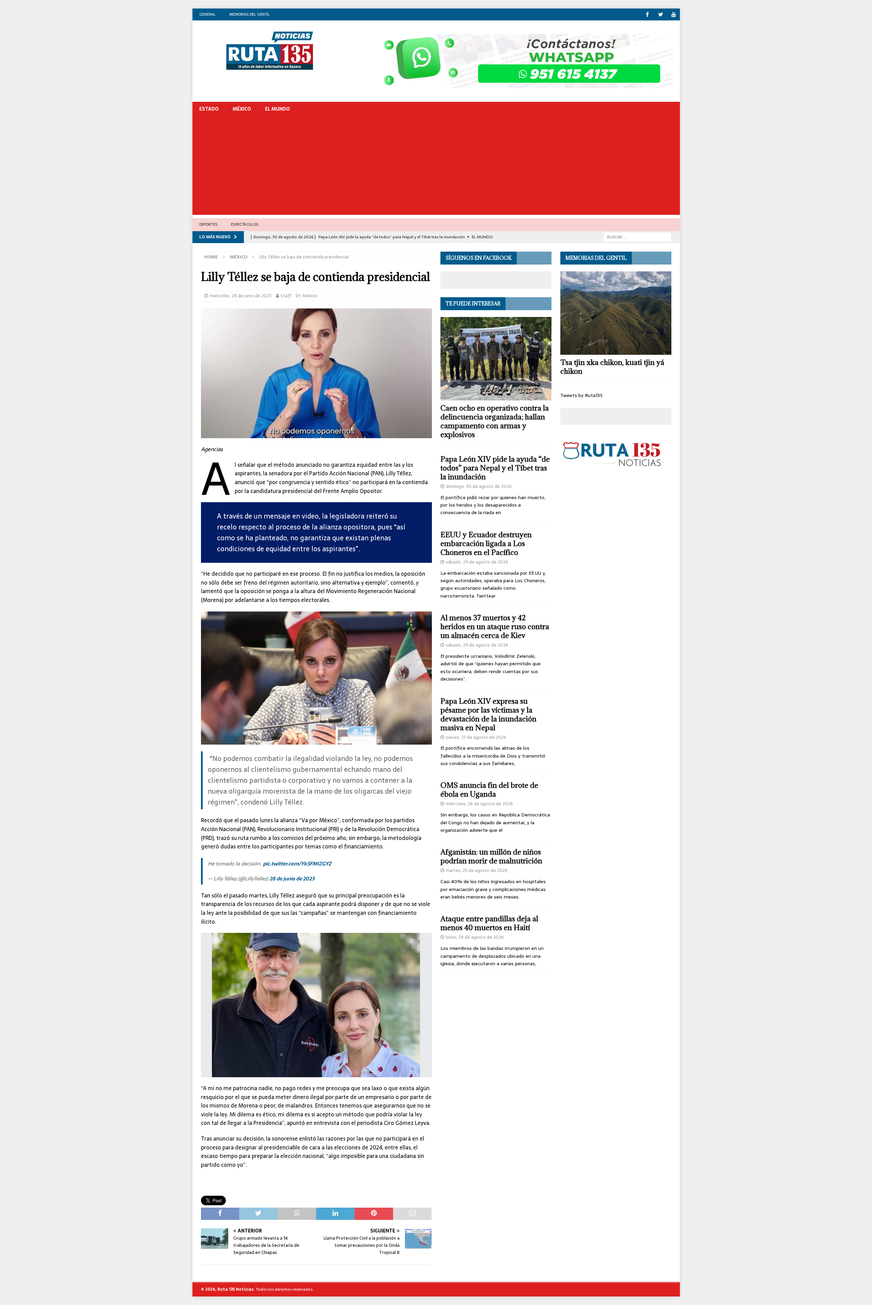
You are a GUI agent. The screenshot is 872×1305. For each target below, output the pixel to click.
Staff (286, 295)
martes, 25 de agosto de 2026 (477, 870)
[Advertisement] (436, 167)
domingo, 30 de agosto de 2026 (479, 486)
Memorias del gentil (249, 14)
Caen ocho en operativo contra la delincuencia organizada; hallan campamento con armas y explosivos (494, 421)
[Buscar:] (637, 236)
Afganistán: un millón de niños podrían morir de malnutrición (491, 856)
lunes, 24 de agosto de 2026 (475, 937)
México (242, 109)
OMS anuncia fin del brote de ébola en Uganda (489, 790)
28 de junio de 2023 (291, 878)
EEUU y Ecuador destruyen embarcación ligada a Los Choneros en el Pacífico (486, 543)
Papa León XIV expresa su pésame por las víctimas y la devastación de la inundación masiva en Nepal (488, 714)
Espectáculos (244, 224)
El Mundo (277, 109)
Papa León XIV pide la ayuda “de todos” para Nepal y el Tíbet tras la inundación (495, 468)
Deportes (208, 224)
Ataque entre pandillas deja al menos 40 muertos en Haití (489, 923)
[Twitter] (661, 14)
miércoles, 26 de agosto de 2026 (479, 803)
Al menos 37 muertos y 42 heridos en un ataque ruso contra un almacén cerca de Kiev (494, 626)
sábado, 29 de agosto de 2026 (477, 562)
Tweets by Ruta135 (581, 395)
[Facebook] (647, 14)
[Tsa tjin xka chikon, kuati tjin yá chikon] (615, 313)
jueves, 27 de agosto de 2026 (476, 737)
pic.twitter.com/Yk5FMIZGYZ (297, 863)
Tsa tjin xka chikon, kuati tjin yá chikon (612, 367)
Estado (209, 109)
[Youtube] (674, 14)
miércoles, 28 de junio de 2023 (240, 295)
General (207, 14)
